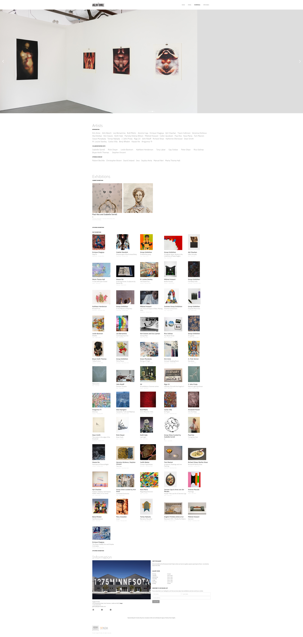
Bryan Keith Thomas (100, 152)
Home (183, 5)
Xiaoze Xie (136, 141)
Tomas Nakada (113, 138)
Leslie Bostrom (127, 149)
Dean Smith (189, 138)
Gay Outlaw (173, 149)
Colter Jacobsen (166, 135)
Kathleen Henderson (144, 149)
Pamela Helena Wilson (134, 135)
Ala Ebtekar (97, 135)
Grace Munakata (99, 138)
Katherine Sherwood (174, 138)
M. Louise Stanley (99, 141)
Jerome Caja (143, 132)
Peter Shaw (186, 149)
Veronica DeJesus (199, 132)
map (121, 603)
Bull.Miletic (131, 132)
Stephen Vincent (119, 152)
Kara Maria (187, 135)
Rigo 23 (137, 138)
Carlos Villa (112, 141)
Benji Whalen (124, 141)
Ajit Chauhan (170, 132)
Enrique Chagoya (157, 132)
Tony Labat (160, 149)
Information (206, 5)
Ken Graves (108, 135)
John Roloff (146, 138)
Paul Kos (178, 135)
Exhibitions (197, 5)
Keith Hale (118, 135)
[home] (98, 4)
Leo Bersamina (119, 132)
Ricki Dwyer (113, 149)
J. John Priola (127, 138)
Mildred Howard (151, 135)
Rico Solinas (199, 149)
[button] (3, 61)
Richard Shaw (158, 138)
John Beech (106, 132)
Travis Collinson (184, 132)
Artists (189, 5)
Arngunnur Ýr (147, 141)
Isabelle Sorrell (98, 149)
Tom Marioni (199, 135)
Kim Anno (96, 132)
